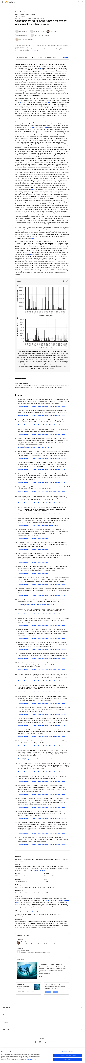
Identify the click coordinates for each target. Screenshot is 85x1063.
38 (28, 234)
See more (35, 50)
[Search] (79, 2)
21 (59, 106)
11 (23, 100)
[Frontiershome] (10, 2)
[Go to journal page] (37, 987)
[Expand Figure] (66, 281)
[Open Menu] (2, 2)
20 (40, 106)
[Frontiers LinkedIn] (45, 1042)
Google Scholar (43, 406)
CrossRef (33, 406)
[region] (42, 1055)
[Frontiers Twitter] (40, 1042)
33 (33, 189)
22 (61, 106)
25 (46, 127)
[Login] (83, 2)
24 (32, 127)
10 (21, 100)
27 (25, 136)
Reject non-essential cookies (67, 1056)
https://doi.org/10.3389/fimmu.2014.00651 (34, 18)
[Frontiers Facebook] (36, 1042)
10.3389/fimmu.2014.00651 (36, 870)
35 (21, 207)
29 (36, 144)
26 (23, 136)
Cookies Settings (67, 1052)
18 (31, 102)
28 (38, 140)
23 (59, 124)
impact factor (21, 991)
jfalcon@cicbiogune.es (35, 911)
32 (67, 169)
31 (65, 169)
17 (23, 102)
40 (34, 250)
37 (25, 234)
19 (49, 102)
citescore (31, 991)
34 (39, 196)
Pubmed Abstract (23, 406)
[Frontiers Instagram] (49, 1042)
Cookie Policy (32, 1059)
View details (64, 57)
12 (21, 102)
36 (47, 224)
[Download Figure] (63, 281)
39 (33, 238)
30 (36, 158)
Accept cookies (67, 1060)
